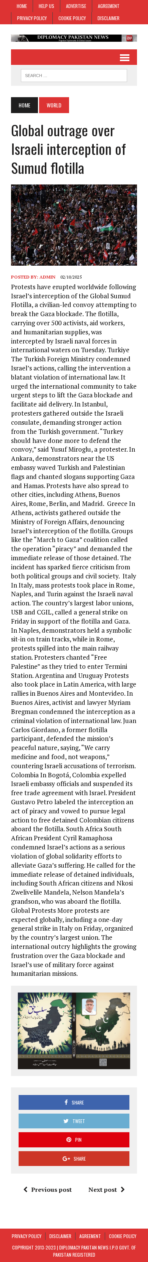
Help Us (46, 6)
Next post (102, 1189)
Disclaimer (109, 18)
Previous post (51, 1189)
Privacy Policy (32, 18)
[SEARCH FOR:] (74, 74)
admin (47, 277)
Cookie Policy (72, 18)
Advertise (76, 6)
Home (22, 6)
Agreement (109, 6)
